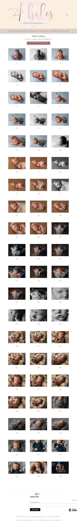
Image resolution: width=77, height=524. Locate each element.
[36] (60, 299)
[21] (60, 190)
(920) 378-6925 (20, 516)
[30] (60, 256)
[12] (60, 125)
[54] (60, 430)
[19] (16, 190)
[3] (60, 60)
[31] (16, 277)
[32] (38, 277)
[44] (38, 364)
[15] (60, 147)
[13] (16, 147)
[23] (38, 212)
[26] (38, 234)
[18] (60, 169)
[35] (38, 299)
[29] (38, 256)
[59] (38, 473)
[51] (60, 408)
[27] (60, 234)
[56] (38, 451)
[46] (16, 386)
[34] (16, 299)
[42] (60, 343)
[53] (38, 430)
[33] (60, 277)
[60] (60, 473)
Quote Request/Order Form (37, 43)
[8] (38, 103)
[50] (38, 408)
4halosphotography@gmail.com (36, 516)
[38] (38, 321)
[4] (16, 81)
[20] (38, 190)
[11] (38, 125)
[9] (60, 103)
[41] (38, 343)
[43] (16, 364)
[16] (16, 169)
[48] (60, 386)
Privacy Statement (56, 520)
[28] (16, 256)
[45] (60, 364)
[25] (16, 234)
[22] (16, 212)
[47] (38, 386)
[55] (16, 451)
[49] (16, 408)
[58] (16, 473)
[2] (38, 60)
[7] (16, 103)
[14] (38, 147)
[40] (16, 343)
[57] (60, 451)
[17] (38, 169)
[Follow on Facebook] (36, 494)
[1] (16, 60)
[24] (60, 212)
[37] (16, 321)
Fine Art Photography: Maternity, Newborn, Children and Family (38, 31)
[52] (16, 430)
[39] (60, 321)
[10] (16, 125)
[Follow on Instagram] (39, 494)
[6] (60, 81)
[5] (38, 81)
